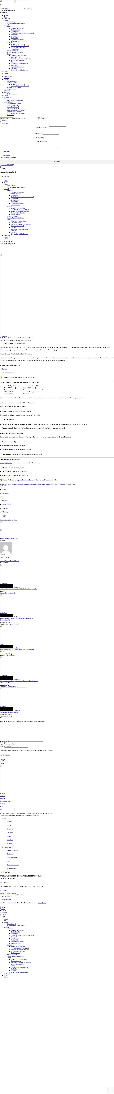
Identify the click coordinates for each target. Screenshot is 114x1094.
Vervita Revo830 (15, 30)
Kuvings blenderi (12, 81)
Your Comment (4, 741)
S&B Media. (42, 903)
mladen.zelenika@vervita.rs (8, 893)
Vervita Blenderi (15, 49)
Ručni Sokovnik (15, 41)
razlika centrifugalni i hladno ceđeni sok (36, 484)
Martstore (2, 793)
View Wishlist (57, 162)
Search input (3, 8)
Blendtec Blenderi (12, 82)
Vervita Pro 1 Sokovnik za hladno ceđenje (22, 33)
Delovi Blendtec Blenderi (14, 103)
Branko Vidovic (20, 340)
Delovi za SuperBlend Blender (15, 113)
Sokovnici (10, 26)
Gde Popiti (7, 18)
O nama (6, 20)
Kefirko (13, 62)
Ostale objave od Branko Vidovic (9, 561)
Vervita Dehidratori (12, 50)
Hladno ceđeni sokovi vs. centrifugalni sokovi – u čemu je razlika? (18, 589)
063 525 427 (3, 890)
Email (2, 744)
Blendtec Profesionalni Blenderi (20, 46)
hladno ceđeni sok (8, 484)
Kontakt (6, 73)
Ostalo (9, 54)
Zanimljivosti (61, 248)
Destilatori (6, 92)
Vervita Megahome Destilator (15, 52)
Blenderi (9, 42)
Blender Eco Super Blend (21, 210)
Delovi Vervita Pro (12, 105)
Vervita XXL (14, 38)
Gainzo (2, 763)
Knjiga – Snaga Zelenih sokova (19, 70)
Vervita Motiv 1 (15, 31)
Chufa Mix (14, 65)
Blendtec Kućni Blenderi (18, 44)
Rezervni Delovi (8, 102)
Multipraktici (7, 97)
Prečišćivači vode (12, 94)
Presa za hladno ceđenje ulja (15, 100)
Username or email (42, 127)
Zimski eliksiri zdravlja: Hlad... (8, 520)
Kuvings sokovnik (19, 484)
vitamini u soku (71, 484)
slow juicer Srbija (53, 484)
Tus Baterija (14, 68)
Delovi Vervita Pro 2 (13, 107)
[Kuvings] (13, 791)
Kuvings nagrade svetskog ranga (16, 23)
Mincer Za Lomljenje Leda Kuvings (21, 59)
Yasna (1, 806)
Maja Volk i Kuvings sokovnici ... (9, 538)
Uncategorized (8, 76)
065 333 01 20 (4, 882)
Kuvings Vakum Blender (18, 47)
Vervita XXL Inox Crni (17, 39)
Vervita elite (14, 34)
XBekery (2, 803)
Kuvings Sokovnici (6, 463)
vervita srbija (62, 484)
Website (2, 746)
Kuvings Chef (15, 36)
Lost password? (39, 137)
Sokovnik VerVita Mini (17, 28)
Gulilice (6, 95)
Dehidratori (7, 91)
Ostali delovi (10, 115)
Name (2, 743)
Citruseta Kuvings (16, 57)
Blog (55, 248)
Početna (6, 15)
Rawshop (2, 798)
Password (38, 133)
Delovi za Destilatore (13, 108)
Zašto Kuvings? (11, 22)
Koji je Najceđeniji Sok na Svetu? (9, 712)
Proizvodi (6, 25)
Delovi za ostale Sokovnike (15, 111)
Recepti (6, 71)
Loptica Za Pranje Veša (17, 67)
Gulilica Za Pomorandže (17, 60)
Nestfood (2, 796)
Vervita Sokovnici (5, 801)
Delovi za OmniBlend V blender (16, 110)
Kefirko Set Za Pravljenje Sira (19, 63)
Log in (57, 146)
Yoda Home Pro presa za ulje (19, 55)
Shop (5, 17)
